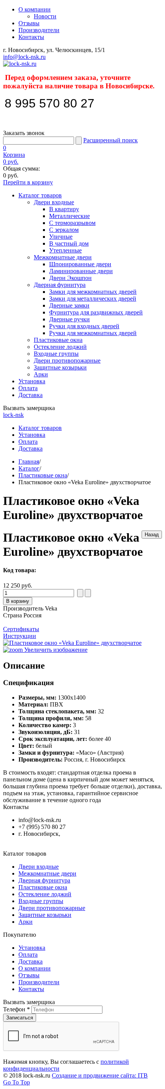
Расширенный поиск (110, 140)
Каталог (29, 468)
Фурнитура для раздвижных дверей (96, 312)
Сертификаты (21, 629)
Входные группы (56, 353)
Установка (31, 381)
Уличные (61, 236)
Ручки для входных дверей (84, 326)
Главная (28, 461)
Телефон (16, 1009)
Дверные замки (69, 305)
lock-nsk (13, 415)
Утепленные (65, 250)
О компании (34, 9)
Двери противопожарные (67, 360)
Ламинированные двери (81, 271)
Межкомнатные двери (63, 257)
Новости (45, 16)
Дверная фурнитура (60, 285)
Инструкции (19, 636)
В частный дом (69, 243)
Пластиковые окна (58, 340)
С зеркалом (64, 229)
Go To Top (16, 1082)
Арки (41, 374)
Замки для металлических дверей (92, 298)
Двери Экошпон (70, 278)
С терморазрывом (72, 223)
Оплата (28, 388)
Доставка (30, 395)
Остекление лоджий (60, 346)
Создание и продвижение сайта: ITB (100, 1075)
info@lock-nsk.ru (24, 57)
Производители (38, 30)
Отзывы (29, 23)
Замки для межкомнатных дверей (93, 291)
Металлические (69, 216)
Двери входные (54, 202)
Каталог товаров (40, 195)
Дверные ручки (69, 319)
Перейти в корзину (28, 182)
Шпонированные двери (80, 264)
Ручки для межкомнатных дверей (93, 333)
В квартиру (64, 209)
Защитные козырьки (60, 367)
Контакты (31, 37)
